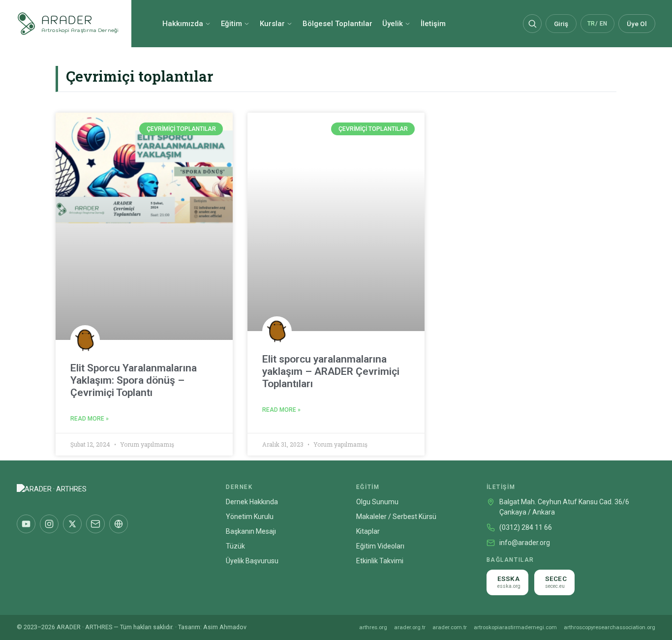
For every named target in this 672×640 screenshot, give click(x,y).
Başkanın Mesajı (251, 531)
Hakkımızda (182, 23)
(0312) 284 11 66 (525, 527)
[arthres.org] (118, 524)
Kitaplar (368, 531)
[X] (72, 524)
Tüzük (235, 546)
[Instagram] (49, 524)
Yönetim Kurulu (250, 516)
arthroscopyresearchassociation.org (609, 627)
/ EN (597, 23)
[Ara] (532, 23)
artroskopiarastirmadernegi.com (515, 627)
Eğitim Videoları (380, 546)
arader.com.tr (449, 627)
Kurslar (272, 23)
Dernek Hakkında (252, 502)
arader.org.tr (410, 627)
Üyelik (392, 23)
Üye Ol (637, 24)
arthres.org (373, 627)
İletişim (433, 23)
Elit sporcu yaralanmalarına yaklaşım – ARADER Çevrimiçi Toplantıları (330, 371)
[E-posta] (95, 524)
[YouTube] (26, 524)
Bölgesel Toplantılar (337, 23)
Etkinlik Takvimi (379, 561)
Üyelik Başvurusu (252, 561)
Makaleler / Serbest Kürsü (396, 516)
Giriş (561, 24)
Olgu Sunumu (377, 502)
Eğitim (231, 23)
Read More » (89, 418)
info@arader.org (524, 543)
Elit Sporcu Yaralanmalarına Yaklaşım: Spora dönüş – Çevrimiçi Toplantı (133, 380)
